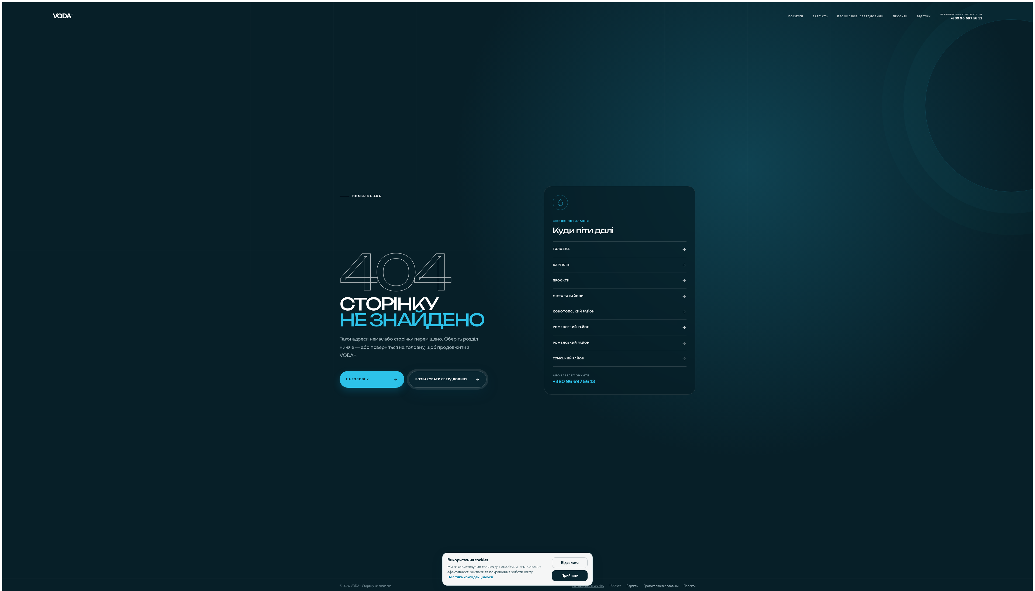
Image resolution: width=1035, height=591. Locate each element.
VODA (63, 16)
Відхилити (570, 563)
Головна (561, 249)
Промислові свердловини (860, 16)
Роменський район (571, 327)
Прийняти (569, 576)
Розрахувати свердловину (441, 379)
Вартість (820, 16)
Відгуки (924, 16)
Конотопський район (574, 311)
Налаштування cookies (588, 586)
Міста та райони (568, 296)
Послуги (795, 16)
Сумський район (568, 358)
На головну (357, 379)
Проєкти (900, 16)
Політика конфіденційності (470, 577)
